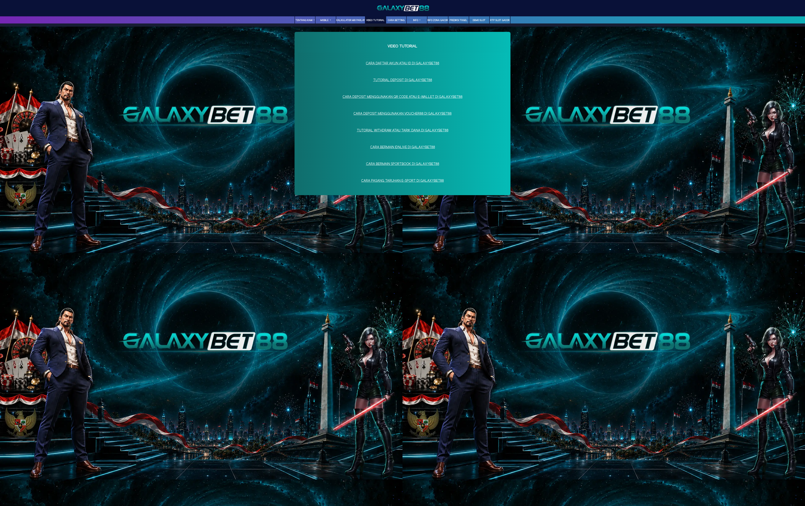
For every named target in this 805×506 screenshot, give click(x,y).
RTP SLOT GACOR (500, 20)
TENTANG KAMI (304, 20)
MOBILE (324, 20)
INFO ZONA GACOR (437, 20)
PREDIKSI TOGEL (458, 20)
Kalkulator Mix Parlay (350, 20)
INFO (416, 20)
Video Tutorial (375, 20)
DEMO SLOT (479, 20)
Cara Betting (396, 20)
